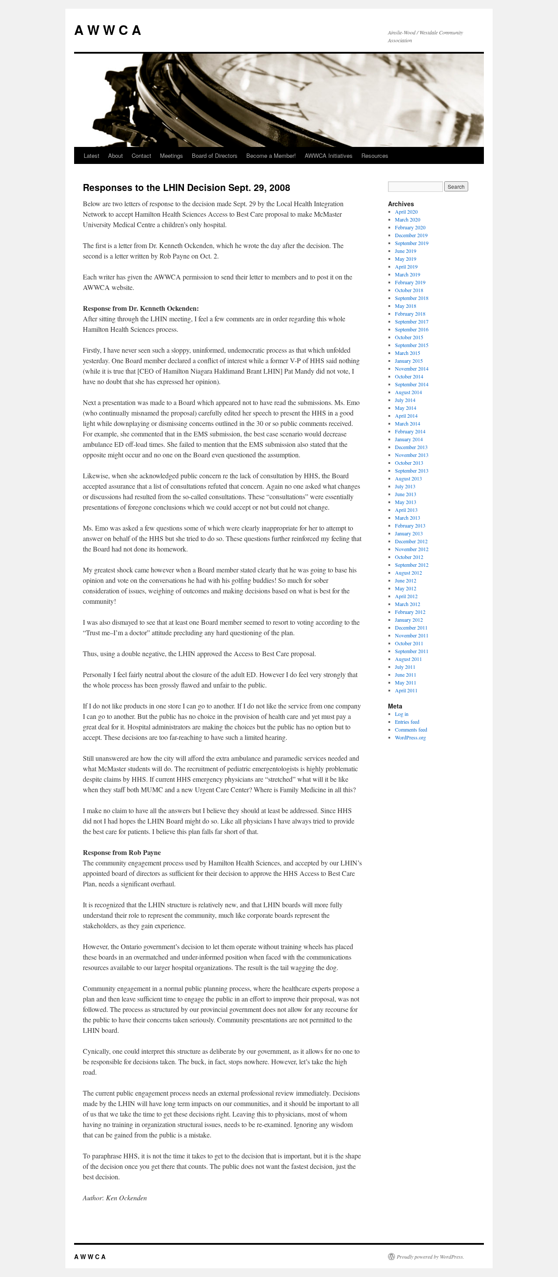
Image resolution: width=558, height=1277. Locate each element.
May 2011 (405, 682)
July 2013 (405, 486)
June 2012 (405, 580)
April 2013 (406, 509)
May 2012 (405, 588)
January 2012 (409, 619)
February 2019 (410, 282)
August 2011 (408, 658)
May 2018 (405, 305)
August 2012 (408, 572)
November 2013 (412, 454)
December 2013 (411, 446)
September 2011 (412, 650)
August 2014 (408, 391)
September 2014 (412, 384)
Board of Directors (215, 155)
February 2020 (410, 227)
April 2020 (406, 211)
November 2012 (412, 548)
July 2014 (405, 399)
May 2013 (405, 501)
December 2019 (411, 235)
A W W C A (107, 29)
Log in (401, 713)
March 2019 (407, 274)
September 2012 (412, 564)
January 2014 (409, 439)
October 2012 (409, 556)
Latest (91, 155)
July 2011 (405, 666)
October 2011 (409, 643)
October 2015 (409, 337)
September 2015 (412, 344)
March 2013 (407, 517)
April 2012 (406, 596)
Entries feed (407, 721)
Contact (141, 155)
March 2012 (407, 603)
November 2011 (412, 635)
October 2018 (409, 289)
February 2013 (410, 525)
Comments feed (411, 729)
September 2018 (412, 297)
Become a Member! (271, 155)
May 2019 (405, 258)
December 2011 (411, 627)
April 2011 (406, 690)
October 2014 (409, 376)
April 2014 (406, 415)
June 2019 (405, 250)
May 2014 (405, 407)
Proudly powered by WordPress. (430, 1256)
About (115, 155)
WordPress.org (410, 737)
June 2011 (405, 674)
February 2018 (410, 313)
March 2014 (407, 423)
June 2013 (405, 493)
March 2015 (407, 352)
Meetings (171, 155)
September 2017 (412, 321)
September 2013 (412, 470)
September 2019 (412, 242)
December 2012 (411, 541)
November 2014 (412, 368)
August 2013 (408, 478)
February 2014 (410, 431)
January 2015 (409, 360)
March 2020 (407, 219)
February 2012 (410, 611)
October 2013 (409, 462)
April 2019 (406, 266)
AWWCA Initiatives (329, 155)
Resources (374, 155)
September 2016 (412, 329)
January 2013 (409, 533)
